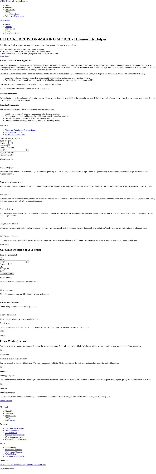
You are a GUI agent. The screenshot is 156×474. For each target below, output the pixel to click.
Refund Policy (10, 454)
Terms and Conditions (13, 450)
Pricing (7, 12)
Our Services (10, 10)
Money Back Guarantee (14, 452)
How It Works (10, 416)
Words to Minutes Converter (16, 439)
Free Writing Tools (12, 14)
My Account (19, 16)
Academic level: (6, 264)
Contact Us (9, 413)
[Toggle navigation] (27, 1)
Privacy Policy (10, 447)
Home (7, 5)
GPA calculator (11, 433)
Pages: (2, 259)
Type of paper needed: (8, 255)
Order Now (9, 16)
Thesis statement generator (15, 435)
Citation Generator (12, 430)
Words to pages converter (14, 437)
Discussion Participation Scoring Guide (20, 130)
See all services (6, 401)
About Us (8, 7)
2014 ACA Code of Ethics (15, 134)
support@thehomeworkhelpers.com (32, 465)
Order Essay (5, 56)
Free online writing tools (14, 456)
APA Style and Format (13, 132)
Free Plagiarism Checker (14, 428)
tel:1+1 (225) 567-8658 (9, 465)
